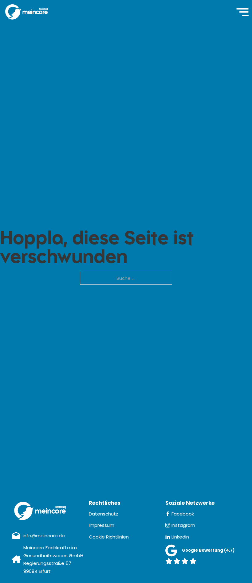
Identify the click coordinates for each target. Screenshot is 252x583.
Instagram (183, 525)
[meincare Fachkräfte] (26, 12)
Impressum (101, 525)
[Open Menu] (242, 12)
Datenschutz (103, 514)
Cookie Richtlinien (109, 537)
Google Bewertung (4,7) (208, 550)
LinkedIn (180, 537)
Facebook (182, 514)
